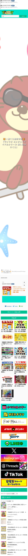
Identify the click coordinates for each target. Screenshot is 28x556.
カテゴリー (4, 493)
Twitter (16, 306)
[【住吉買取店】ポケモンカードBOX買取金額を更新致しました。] (3, 529)
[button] (24, 285)
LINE (21, 306)
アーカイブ (4, 501)
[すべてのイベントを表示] (24, 282)
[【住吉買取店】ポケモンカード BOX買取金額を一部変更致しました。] (3, 551)
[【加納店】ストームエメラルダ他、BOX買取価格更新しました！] (3, 544)
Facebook (8, 306)
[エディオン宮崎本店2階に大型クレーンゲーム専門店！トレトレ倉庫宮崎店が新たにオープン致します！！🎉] (3, 506)
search (23, 16)
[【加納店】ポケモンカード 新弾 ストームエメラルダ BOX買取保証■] (3, 513)
